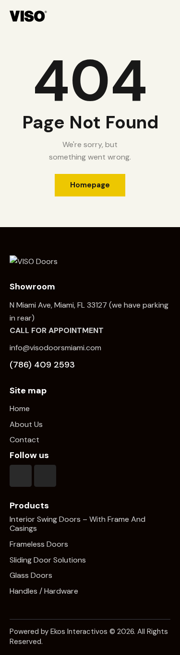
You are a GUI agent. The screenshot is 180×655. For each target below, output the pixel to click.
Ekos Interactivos (79, 631)
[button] (167, 16)
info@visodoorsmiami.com (55, 348)
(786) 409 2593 (42, 364)
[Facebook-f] (21, 476)
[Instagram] (45, 476)
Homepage (90, 185)
